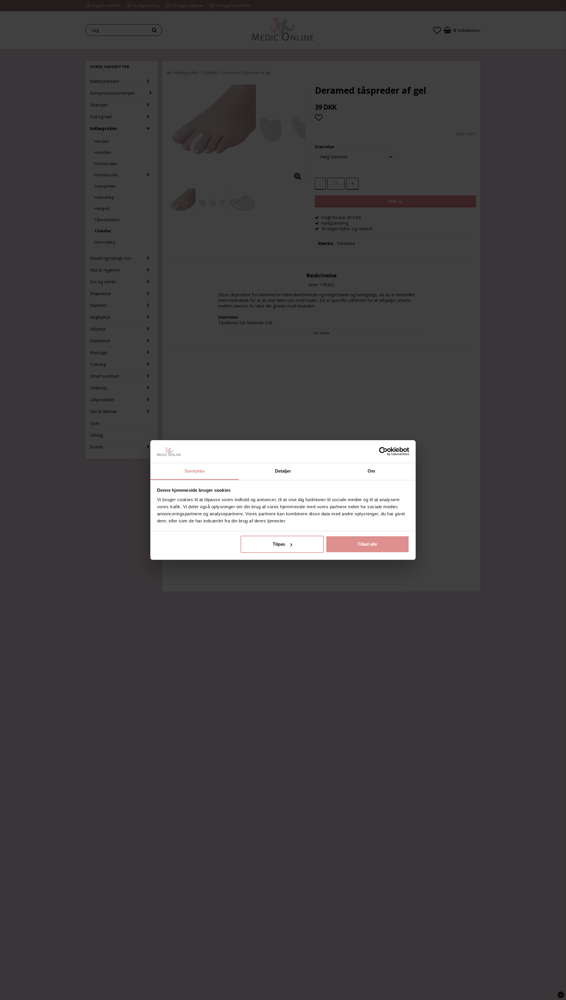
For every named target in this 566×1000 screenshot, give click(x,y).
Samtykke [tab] (195, 470)
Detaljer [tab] (283, 470)
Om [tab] (371, 470)
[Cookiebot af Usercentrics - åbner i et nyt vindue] (383, 451)
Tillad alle (367, 544)
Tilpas (279, 544)
